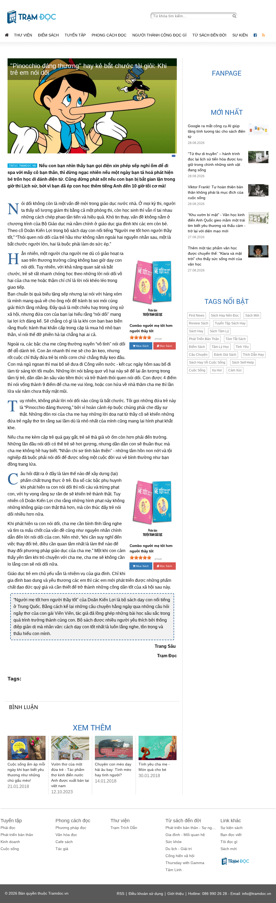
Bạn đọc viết (231, 834)
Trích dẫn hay (253, 355)
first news (196, 315)
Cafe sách (64, 842)
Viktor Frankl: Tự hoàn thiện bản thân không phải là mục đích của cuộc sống (215, 192)
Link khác (230, 820)
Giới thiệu (175, 893)
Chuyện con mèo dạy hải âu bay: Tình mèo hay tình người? (113, 769)
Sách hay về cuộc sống (207, 362)
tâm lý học (220, 347)
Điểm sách (48, 35)
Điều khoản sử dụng (146, 893)
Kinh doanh (10, 842)
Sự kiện (240, 35)
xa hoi (217, 370)
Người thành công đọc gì (159, 35)
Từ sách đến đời (209, 35)
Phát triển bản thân (17, 834)
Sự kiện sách (231, 827)
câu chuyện (198, 355)
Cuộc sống (10, 849)
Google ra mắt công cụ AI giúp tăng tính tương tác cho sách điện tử (216, 131)
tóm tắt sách (236, 339)
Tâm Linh (173, 870)
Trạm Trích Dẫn (124, 827)
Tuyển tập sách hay (230, 323)
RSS (120, 893)
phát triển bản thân (204, 339)
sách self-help (243, 362)
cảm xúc (235, 370)
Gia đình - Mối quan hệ (185, 834)
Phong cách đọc (109, 35)
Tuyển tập (75, 35)
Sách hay (196, 331)
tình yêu (242, 347)
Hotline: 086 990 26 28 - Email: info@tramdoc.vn (229, 893)
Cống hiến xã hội (179, 856)
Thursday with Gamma (184, 863)
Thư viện (23, 35)
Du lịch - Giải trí (178, 849)
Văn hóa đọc (66, 834)
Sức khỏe (173, 842)
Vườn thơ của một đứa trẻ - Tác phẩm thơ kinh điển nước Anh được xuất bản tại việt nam (70, 775)
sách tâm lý (219, 331)
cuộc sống (197, 370)
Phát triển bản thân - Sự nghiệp (192, 827)
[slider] (140, 337)
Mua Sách (142, 345)
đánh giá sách (225, 355)
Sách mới (252, 315)
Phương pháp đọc (71, 827)
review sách (198, 323)
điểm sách (197, 347)
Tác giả (62, 849)
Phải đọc (8, 827)
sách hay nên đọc (225, 315)
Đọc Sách (165, 345)
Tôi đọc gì (228, 842)
